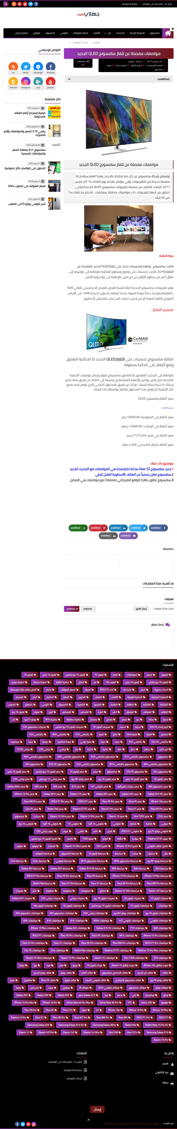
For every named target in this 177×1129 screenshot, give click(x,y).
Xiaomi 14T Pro (46, 1032)
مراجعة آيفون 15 (97, 853)
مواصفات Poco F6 (101, 935)
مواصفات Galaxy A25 (76, 928)
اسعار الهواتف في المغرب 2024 (26, 186)
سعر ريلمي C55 (21, 779)
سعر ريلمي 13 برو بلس (50, 779)
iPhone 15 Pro (50, 1002)
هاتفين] (28, 980)
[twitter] (30, 4)
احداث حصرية (161, 689)
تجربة (138, 727)
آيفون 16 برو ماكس (158, 682)
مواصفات (163, 905)
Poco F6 (50, 1010)
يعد (106, 995)
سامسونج (155, 33)
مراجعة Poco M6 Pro (157, 883)
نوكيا (21, 965)
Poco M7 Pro (80, 1017)
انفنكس (85, 712)
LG (97, 1010)
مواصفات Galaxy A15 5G (108, 928)
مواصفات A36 (30, 920)
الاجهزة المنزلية (160, 697)
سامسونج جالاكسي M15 (122, 764)
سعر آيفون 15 (77, 771)
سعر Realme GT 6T (82, 809)
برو (137, 719)
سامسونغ (112, 771)
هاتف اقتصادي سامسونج (115, 972)
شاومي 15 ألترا (50, 823)
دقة (120, 749)
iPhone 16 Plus (160, 1010)
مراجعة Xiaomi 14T (158, 891)
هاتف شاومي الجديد (95, 980)
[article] (93, 566)
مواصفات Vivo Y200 (134, 958)
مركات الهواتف (80, 42)
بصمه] (93, 719)
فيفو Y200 (88, 838)
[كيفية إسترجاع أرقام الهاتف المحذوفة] (54, 112)
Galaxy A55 (22, 995)
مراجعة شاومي (64, 861)
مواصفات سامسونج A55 (28, 913)
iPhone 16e (114, 1010)
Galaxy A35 (63, 995)
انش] (100, 712)
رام (76, 749)
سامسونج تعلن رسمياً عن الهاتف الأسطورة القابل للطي (133, 474)
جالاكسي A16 (83, 734)
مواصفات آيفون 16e (43, 905)
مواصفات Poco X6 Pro (92, 943)
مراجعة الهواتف (43, 853)
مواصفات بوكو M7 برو (125, 913)
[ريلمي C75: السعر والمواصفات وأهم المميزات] (54, 131)
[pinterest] (19, 4)
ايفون (37, 712)
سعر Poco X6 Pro (159, 809)
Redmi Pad (130, 1025)
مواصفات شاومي (159, 920)
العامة (96, 42)
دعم (133, 749)
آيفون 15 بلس (49, 674)
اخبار (143, 689)
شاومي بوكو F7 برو (158, 831)
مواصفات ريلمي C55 (94, 913)
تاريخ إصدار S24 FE (159, 727)
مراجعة (119, 853)
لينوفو (35, 846)
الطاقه (130, 704)
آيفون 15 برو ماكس (75, 674)
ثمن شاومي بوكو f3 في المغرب (26, 203)
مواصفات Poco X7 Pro (33, 943)
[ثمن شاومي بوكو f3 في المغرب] (54, 203)
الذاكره (50, 697)
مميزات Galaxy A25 (22, 898)
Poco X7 (39, 1017)
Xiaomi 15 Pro (161, 1040)
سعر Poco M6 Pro (33, 801)
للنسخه (51, 846)
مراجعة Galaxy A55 (31, 868)
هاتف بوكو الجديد (42, 972)
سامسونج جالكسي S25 (88, 764)
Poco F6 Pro (30, 1010)
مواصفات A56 (161, 928)
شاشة (149, 823)
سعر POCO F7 (86, 801)
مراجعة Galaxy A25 (60, 868)
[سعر (149, 674)
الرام (35, 697)
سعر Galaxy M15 (52, 794)
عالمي (81, 831)
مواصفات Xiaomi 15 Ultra (39, 958)
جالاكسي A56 (59, 734)
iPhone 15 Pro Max (24, 1002)
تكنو (115, 734)
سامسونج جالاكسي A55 (36, 756)
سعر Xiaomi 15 (116, 816)
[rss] (14, 4)
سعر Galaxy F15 (78, 794)
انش (115, 712)
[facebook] (36, 4)
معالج (103, 891)
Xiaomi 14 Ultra (91, 1032)
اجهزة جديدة (121, 65)
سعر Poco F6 (135, 801)
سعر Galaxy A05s (16, 786)
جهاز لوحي (85, 741)
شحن (109, 831)
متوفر (20, 846)
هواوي (36, 33)
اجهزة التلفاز (136, 65)
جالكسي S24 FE (160, 741)
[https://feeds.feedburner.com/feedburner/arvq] (6, 1124)
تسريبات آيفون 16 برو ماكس (69, 727)
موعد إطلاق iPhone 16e (156, 965)
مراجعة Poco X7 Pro (72, 883)
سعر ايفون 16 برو (107, 779)
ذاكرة (105, 749)
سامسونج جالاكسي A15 (137, 756)
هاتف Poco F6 (48, 980)
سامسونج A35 (32, 764)
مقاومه (50, 891)
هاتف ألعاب (87, 972)
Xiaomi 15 (24, 1032)
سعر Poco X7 (134, 809)
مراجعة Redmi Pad (42, 883)
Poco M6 (123, 1017)
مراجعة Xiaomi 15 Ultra (127, 891)
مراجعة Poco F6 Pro (67, 876)
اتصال (81, 682)
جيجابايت (15, 741)
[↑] (88, 1119)
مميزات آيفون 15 (159, 898)
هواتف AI (84, 987)
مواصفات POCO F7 (42, 935)
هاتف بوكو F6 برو (159, 980)
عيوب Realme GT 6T (158, 838)
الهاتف (164, 712)
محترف (151, 853)
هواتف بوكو (162, 987)
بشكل (109, 719)
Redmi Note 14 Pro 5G (156, 1025)
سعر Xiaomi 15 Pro (90, 816)
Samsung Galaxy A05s (104, 1025)
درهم (147, 749)
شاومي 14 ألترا (96, 823)
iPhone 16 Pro (136, 1010)
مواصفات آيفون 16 (72, 905)
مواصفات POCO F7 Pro (156, 943)
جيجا (31, 741)
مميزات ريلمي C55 (51, 898)
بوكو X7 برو (30, 719)
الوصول (130, 712)
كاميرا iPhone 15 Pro (127, 846)
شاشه (133, 823)
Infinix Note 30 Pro (109, 1002)
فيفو (105, 838)
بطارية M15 (51, 719)
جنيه (103, 741)
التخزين (82, 697)
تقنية (149, 734)
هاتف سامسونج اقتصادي (128, 980)
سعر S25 (163, 816)
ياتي (134, 995)
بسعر (124, 719)
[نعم (115, 674)
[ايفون (164, 674)
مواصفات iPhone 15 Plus (43, 928)
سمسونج (158, 69)
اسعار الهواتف (80, 33)
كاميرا (70, 838)
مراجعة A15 (17, 861)
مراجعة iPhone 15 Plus (156, 876)
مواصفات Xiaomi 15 (105, 958)
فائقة (120, 838)
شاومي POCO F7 (130, 831)
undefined (87, 609)
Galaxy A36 (42, 995)
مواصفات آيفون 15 (139, 905)
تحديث (123, 727)
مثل (166, 853)
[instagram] (33, 1124)
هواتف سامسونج (137, 987)
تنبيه (101, 734)
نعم (61, 965)
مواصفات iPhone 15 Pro (156, 935)
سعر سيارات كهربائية (128, 786)
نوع (35, 965)
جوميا (45, 741)
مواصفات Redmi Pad (84, 950)
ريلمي (62, 749)
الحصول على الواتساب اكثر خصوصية (24, 168)
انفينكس (66, 712)
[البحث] (6, 4)
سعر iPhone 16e (159, 801)
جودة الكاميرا (64, 741)
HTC (130, 1002)
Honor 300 (146, 1002)
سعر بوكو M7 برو (80, 779)
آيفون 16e (111, 682)
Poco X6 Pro (59, 1017)
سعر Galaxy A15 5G (158, 794)
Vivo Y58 (113, 1032)
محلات (135, 853)
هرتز (12, 980)
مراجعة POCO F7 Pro (37, 876)
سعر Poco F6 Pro (110, 801)
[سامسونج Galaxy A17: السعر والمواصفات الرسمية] (54, 149)
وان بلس (34, 987)
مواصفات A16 (54, 920)
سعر (95, 771)
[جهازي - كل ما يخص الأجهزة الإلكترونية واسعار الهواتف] (88, 14)
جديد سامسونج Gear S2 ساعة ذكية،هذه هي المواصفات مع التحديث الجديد (120, 469)
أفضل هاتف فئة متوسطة (23, 689)
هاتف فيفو (70, 980)
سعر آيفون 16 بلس (135, 779)
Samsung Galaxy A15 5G (71, 1025)
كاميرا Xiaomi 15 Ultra (76, 846)
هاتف (165, 972)
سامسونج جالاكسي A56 (156, 764)
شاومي (64, 33)
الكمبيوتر (50, 33)
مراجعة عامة (39, 861)
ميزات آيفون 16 (94, 965)
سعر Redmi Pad (56, 809)
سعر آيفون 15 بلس (16, 771)
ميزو (75, 965)
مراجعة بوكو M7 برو (157, 861)
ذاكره (90, 749)
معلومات (86, 891)
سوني (165, 823)
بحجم (165, 719)
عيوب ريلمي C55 (44, 831)
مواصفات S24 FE (33, 950)
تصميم (164, 734)
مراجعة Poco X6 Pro (127, 883)
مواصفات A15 (77, 920)
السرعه (19, 697)
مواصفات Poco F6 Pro (72, 935)
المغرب (12, 704)
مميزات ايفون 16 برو (104, 898)
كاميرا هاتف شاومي (157, 846)
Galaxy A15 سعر (86, 995)
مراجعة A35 (162, 868)
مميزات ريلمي (77, 898)
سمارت (37, 816)
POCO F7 (163, 1017)
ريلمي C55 (44, 749)
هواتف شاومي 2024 (108, 987)
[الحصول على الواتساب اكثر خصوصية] (54, 167)
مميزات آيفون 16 (132, 898)
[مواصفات (132, 674)
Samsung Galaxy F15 (157, 1032)
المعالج (28, 704)
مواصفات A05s (101, 920)
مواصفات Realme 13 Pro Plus (153, 950)
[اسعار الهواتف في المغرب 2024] (54, 185)
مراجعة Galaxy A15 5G (91, 868)
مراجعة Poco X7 (99, 883)
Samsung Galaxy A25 (38, 1025)
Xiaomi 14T (68, 1032)
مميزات (19, 891)
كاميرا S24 (102, 846)
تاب (13, 719)
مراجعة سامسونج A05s (126, 861)
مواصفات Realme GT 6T (117, 950)
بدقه (151, 719)
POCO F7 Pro (143, 1017)
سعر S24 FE (32, 809)
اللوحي (45, 704)
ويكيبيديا (149, 995)
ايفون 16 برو (18, 712)
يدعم (119, 995)
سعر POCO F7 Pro (60, 801)
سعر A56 (39, 786)
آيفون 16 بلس (132, 682)
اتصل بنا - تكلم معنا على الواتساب (157, 4)
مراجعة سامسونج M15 (93, 861)
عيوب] (135, 838)
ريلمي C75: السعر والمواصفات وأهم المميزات (24, 133)
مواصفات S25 (161, 958)
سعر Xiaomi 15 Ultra (60, 816)
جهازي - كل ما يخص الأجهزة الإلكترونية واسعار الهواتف (132, 1123)
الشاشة (164, 704)
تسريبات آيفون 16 (101, 727)
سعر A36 (58, 786)
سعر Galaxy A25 (130, 794)
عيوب (65, 831)
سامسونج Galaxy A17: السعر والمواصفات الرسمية (28, 151)
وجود (18, 987)
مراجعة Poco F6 (95, 876)
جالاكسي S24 (36, 734)
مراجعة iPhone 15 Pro (124, 876)
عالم (96, 831)
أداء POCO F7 (107, 689)
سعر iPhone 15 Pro (24, 794)
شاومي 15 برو (26, 823)
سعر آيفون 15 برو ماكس (48, 771)
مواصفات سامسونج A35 (62, 913)
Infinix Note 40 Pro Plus (78, 1002)
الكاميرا (81, 704)
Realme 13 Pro (18, 1017)
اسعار (109, 65)
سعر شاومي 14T (99, 786)
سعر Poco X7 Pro (110, 809)
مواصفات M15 (126, 935)
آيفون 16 (28, 674)
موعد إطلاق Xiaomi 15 (123, 965)
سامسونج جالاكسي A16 (103, 756)
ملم (35, 891)
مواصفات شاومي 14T (130, 920)
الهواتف (147, 712)
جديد (117, 741)
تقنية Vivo (132, 734)
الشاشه (147, 704)
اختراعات (120, 33)
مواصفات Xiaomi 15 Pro (73, 958)
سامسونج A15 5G (58, 764)
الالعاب (98, 697)
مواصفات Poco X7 (63, 943)
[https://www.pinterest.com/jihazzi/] (11, 1124)
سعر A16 (76, 786)
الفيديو (97, 704)
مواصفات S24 (58, 950)
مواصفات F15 (138, 928)
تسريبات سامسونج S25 (34, 727)
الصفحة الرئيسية (155, 65)
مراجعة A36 (140, 868)
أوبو (51, 712)
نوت (48, 965)
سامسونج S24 (160, 771)
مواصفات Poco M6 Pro (124, 943)
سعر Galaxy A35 (104, 794)
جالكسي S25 (135, 741)
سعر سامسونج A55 (158, 786)
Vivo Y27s (132, 1032)
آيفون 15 (99, 674)
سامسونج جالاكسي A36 (70, 756)
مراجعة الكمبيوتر (70, 853)
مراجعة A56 (118, 868)
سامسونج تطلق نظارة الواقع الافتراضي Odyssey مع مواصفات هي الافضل (120, 480)
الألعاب (96, 33)
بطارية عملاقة (74, 719)
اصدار (48, 689)
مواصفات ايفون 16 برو (157, 913)
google (164, 1002)
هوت (50, 987)
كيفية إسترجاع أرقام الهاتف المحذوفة (29, 114)
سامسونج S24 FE (135, 771)
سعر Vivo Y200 (141, 816)
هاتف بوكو (66, 972)
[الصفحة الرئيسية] (168, 33)
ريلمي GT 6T (23, 749)
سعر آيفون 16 (161, 779)
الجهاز (66, 697)
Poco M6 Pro (102, 1017)
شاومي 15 (73, 823)
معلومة (67, 891)
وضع (166, 995)
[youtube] (25, 4)
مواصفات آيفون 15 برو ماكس (106, 905)
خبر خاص (163, 749)
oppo (84, 1010)
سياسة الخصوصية (130, 4)
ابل (109, 33)
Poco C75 (68, 1010)
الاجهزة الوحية (137, 33)
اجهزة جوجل (21, 33)
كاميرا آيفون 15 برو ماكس (44, 838)
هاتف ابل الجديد (145, 972)
